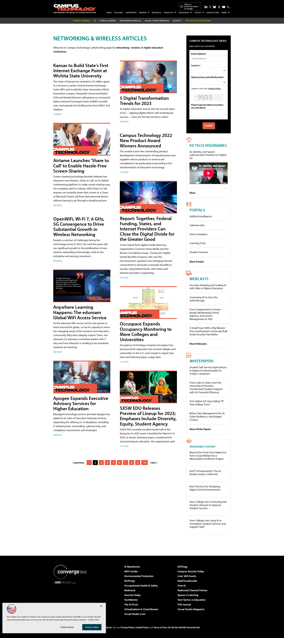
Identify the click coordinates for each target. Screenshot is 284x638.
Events (198, 12)
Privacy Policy (214, 88)
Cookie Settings (67, 627)
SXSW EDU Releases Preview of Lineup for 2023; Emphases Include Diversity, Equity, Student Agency (148, 416)
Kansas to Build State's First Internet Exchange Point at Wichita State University (80, 70)
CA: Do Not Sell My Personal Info (183, 627)
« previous (78, 462)
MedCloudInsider (187, 581)
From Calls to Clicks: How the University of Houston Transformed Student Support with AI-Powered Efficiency (206, 387)
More (224, 12)
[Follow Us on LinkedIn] (205, 6)
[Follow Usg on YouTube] (223, 6)
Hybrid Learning (108, 21)
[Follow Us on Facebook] (219, 7)
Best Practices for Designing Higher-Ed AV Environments (204, 488)
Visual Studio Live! (134, 614)
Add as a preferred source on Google (191, 6)
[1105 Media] (71, 599)
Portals (197, 209)
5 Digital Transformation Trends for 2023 (144, 100)
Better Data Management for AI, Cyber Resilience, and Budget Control (207, 416)
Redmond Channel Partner (192, 590)
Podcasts (168, 12)
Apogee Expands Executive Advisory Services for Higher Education (80, 403)
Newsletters (213, 12)
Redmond (129, 590)
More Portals (196, 261)
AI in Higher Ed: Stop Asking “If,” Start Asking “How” (206, 402)
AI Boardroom (132, 566)
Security (177, 21)
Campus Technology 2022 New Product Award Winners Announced (146, 140)
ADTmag (182, 566)
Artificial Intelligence (200, 216)
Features (118, 12)
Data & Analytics (198, 234)
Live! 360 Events (187, 576)
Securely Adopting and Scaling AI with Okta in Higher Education (207, 286)
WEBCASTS (198, 278)
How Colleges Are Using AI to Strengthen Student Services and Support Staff (207, 523)
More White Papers (200, 429)
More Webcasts (198, 343)
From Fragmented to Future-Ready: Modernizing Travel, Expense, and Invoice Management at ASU (205, 314)
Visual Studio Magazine (191, 609)
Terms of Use (160, 627)
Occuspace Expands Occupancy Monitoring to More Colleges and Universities (146, 331)
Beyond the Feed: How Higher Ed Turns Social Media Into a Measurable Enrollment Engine (207, 455)
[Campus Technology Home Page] (74, 8)
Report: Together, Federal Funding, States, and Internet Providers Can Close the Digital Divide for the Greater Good (147, 228)
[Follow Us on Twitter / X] (210, 7)
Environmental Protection (138, 576)
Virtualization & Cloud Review (141, 609)
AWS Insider (131, 571)
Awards (143, 12)
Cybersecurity (196, 225)
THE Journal (184, 604)
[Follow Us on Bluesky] (214, 6)
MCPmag (129, 581)
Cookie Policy (142, 627)
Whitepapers (201, 360)
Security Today (132, 595)
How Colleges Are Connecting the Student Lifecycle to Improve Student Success (208, 505)
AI (95, 21)
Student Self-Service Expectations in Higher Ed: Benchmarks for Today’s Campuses (208, 370)
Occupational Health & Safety (141, 585)
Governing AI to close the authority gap (203, 299)
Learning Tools (197, 243)
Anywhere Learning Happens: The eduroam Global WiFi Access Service (79, 312)
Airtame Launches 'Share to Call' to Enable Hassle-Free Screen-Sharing (81, 165)
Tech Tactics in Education (192, 599)
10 (144, 462)
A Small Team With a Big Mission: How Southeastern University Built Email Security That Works (208, 331)
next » (154, 462)
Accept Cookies (92, 627)
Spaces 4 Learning (188, 595)
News (109, 12)
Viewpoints (131, 12)
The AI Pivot (131, 604)
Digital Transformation (157, 21)
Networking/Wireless (130, 21)
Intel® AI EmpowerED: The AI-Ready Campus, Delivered (205, 472)
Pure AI (182, 585)
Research (156, 12)
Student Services (198, 252)
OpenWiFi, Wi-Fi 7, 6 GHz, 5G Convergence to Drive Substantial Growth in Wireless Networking (78, 226)
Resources (184, 12)
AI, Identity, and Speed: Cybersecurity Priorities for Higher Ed (208, 155)
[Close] (101, 606)
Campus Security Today (191, 571)
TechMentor (131, 599)
